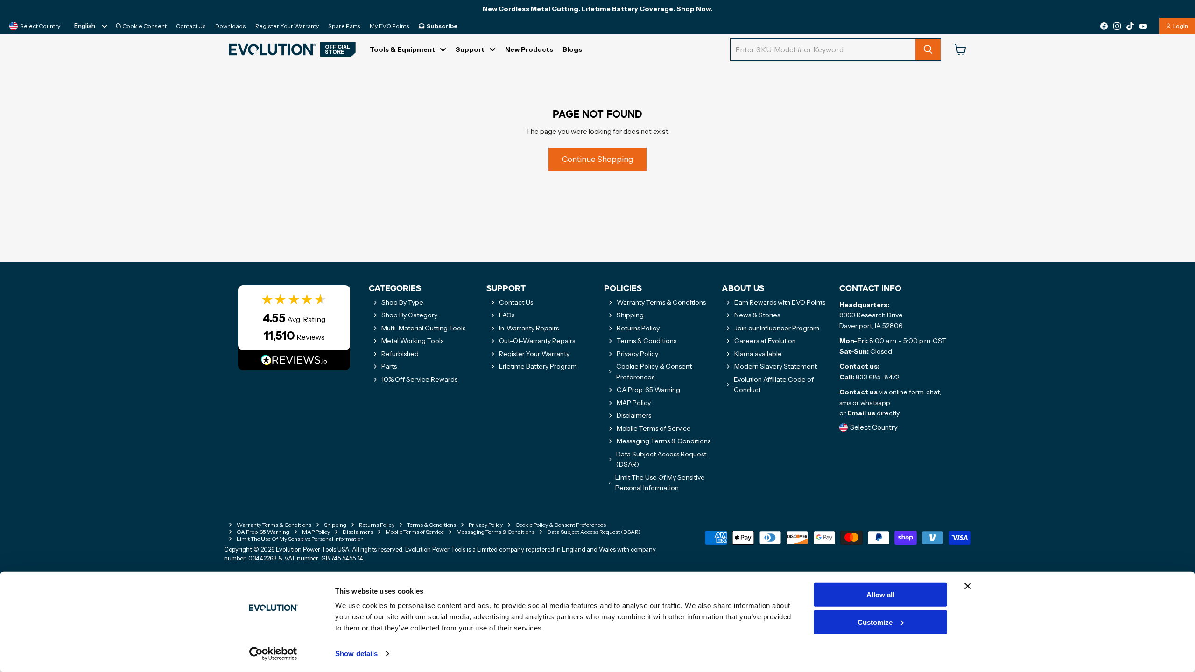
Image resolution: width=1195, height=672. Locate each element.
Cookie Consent (144, 26)
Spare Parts (344, 26)
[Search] (928, 49)
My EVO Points (389, 26)
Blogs (572, 49)
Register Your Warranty (287, 26)
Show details (356, 654)
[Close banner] (967, 586)
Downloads (230, 26)
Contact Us (191, 26)
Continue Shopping (597, 159)
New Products (529, 49)
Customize (875, 622)
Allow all (880, 595)
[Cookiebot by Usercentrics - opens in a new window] (273, 654)
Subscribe (442, 26)
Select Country (40, 25)
